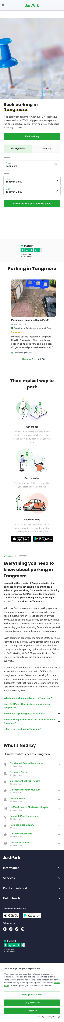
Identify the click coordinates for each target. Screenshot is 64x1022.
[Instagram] (11, 929)
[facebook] (5, 929)
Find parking (32, 136)
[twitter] (16, 929)
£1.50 (33, 359)
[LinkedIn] (22, 929)
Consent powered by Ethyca (47, 1017)
